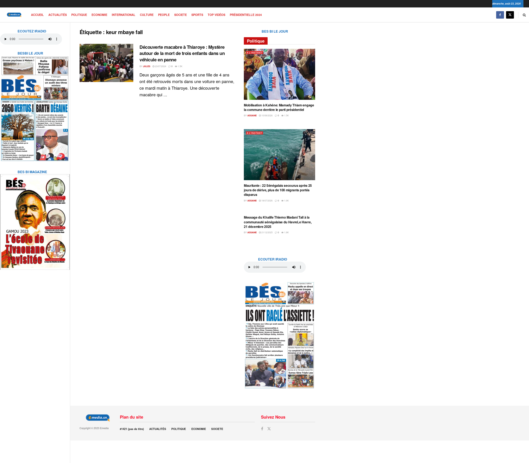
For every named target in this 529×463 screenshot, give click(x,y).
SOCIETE (180, 15)
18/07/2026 (267, 200)
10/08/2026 (267, 115)
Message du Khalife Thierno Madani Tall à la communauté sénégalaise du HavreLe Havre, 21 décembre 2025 (277, 222)
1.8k (286, 232)
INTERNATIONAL (123, 15)
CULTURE (147, 15)
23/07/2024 (160, 66)
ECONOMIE (99, 15)
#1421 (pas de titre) (132, 429)
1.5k (179, 66)
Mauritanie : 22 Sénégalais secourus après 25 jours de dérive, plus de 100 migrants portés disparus (278, 190)
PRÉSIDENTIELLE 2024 (246, 15)
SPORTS (197, 15)
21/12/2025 (267, 232)
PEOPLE (164, 15)
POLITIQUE (79, 15)
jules (146, 66)
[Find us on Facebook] (500, 14)
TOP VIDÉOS (216, 15)
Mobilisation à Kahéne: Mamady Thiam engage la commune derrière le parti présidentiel (279, 107)
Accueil (37, 15)
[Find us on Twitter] (510, 14)
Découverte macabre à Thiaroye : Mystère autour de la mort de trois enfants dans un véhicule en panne (182, 53)
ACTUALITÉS (57, 15)
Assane (252, 115)
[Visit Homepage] (13, 14)
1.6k (286, 200)
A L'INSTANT (254, 52)
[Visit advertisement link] (35, 106)
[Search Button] (524, 14)
